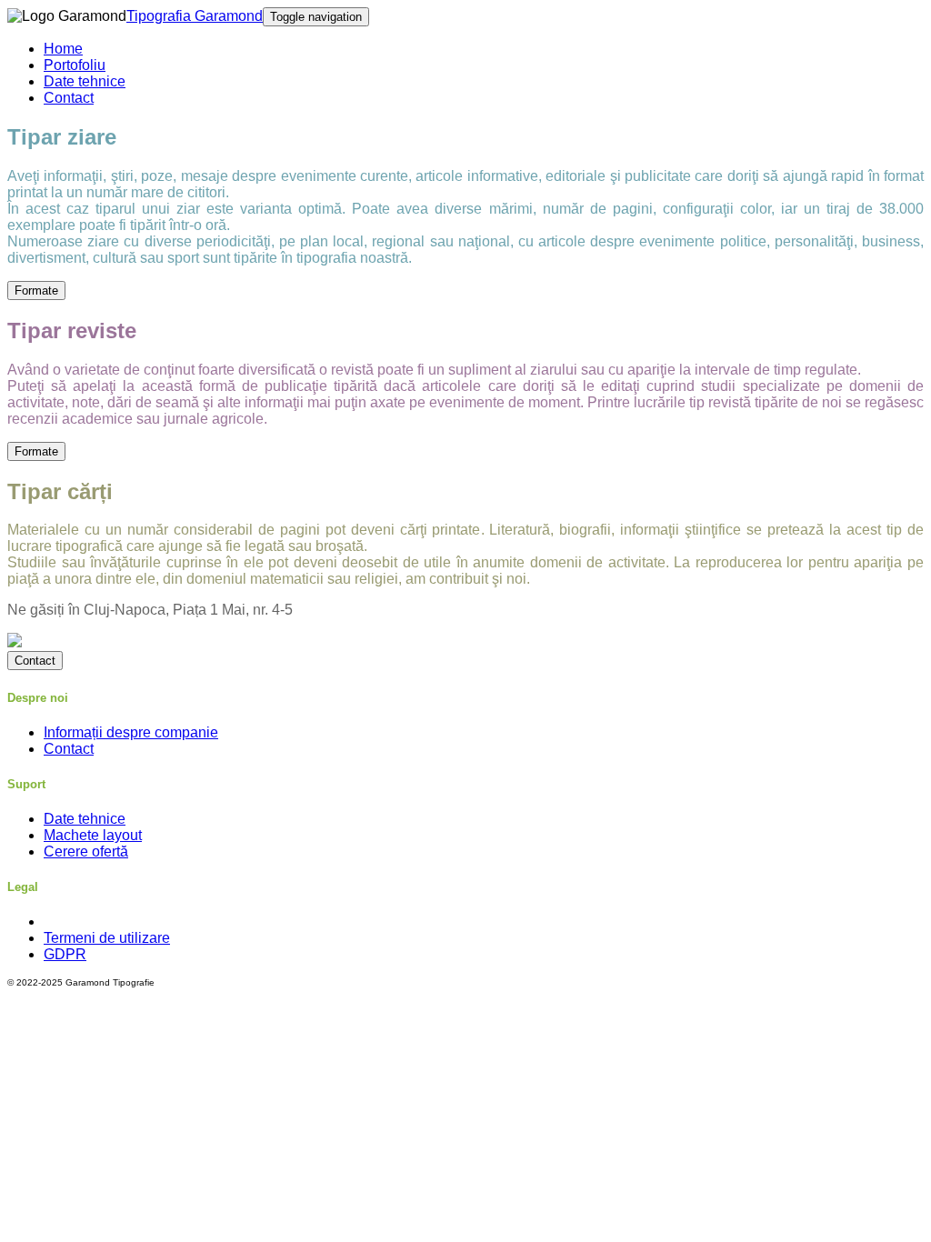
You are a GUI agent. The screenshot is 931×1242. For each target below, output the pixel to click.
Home (63, 48)
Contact (69, 97)
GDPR (65, 954)
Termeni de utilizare (107, 938)
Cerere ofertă (86, 851)
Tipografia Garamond (194, 16)
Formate (36, 290)
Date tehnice (84, 81)
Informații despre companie (131, 732)
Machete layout (93, 835)
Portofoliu (74, 65)
